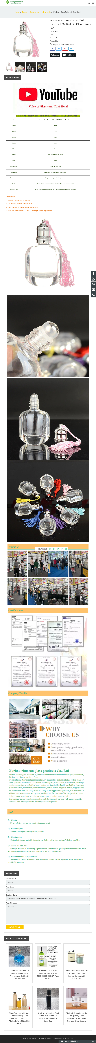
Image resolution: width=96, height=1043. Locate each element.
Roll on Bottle (46, 12)
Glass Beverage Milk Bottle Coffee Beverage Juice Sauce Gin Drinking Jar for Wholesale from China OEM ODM (19, 1018)
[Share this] (52, 49)
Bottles (24, 12)
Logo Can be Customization (63, 44)
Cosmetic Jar (34, 12)
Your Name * (11, 879)
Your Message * (12, 903)
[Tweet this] (59, 49)
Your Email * (10, 887)
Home (17, 12)
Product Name (11, 895)
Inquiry (56, 55)
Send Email (70, 55)
